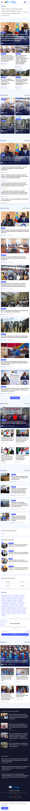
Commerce (10, 595)
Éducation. (21, 598)
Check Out (3, 805)
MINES (21, 605)
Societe (23, 610)
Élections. (10, 600)
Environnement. (13, 603)
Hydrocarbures (5, 605)
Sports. (3, 615)
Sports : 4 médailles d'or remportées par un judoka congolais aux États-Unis (22, 677)
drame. (3, 598)
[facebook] (10, 797)
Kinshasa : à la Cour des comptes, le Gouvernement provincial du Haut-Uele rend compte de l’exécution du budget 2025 (7, 58)
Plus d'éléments (26, 208)
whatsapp (8, 582)
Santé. (24, 608)
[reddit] (20, 797)
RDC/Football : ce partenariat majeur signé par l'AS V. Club (22, 695)
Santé (20, 608)
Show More (27, 95)
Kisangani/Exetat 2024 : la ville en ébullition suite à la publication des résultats (7, 439)
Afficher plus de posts (15, 398)
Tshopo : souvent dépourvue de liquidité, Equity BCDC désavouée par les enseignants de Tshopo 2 (7, 458)
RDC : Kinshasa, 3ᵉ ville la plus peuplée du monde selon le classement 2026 (14, 199)
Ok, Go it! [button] (5, 808)
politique (4, 608)
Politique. (15, 608)
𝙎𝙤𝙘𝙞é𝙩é (8, 613)
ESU (19, 603)
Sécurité (8, 610)
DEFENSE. (17, 595)
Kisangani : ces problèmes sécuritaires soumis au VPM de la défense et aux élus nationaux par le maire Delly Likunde (19, 504)
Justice (11, 605)
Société (3, 613)
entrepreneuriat (5, 603)
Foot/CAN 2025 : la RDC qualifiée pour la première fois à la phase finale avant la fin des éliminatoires (14, 661)
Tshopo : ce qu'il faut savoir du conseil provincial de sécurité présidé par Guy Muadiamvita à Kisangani (18, 518)
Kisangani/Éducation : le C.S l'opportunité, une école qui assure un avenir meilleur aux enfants (13, 422)
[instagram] (17, 797)
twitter (22, 582)
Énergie (15, 600)
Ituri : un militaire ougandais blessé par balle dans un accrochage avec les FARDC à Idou (19, 478)
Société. (14, 613)
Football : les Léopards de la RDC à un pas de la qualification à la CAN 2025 (7, 678)
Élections (4, 600)
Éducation (15, 598)
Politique (9, 608)
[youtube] (15, 797)
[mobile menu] (1, 2)
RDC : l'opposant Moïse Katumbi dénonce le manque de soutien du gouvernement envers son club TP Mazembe (7, 696)
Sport (19, 613)
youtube (8, 585)
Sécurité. (13, 610)
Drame (22, 595)
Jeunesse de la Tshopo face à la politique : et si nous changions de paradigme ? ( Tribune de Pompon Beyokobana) (14, 168)
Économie (9, 598)
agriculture (4, 595)
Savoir (3, 610)
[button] (28, 2)
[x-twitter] (13, 797)
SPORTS (23, 613)
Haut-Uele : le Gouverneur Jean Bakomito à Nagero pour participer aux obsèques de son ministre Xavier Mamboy (22, 82)
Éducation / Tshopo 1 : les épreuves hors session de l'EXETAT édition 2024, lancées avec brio (22, 439)
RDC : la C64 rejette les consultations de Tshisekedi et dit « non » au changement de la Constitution (7, 82)
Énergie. (20, 600)
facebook (22, 585)
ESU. (23, 603)
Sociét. (18, 610)
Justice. (16, 605)
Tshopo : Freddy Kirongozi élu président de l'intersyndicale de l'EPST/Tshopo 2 (22, 457)
